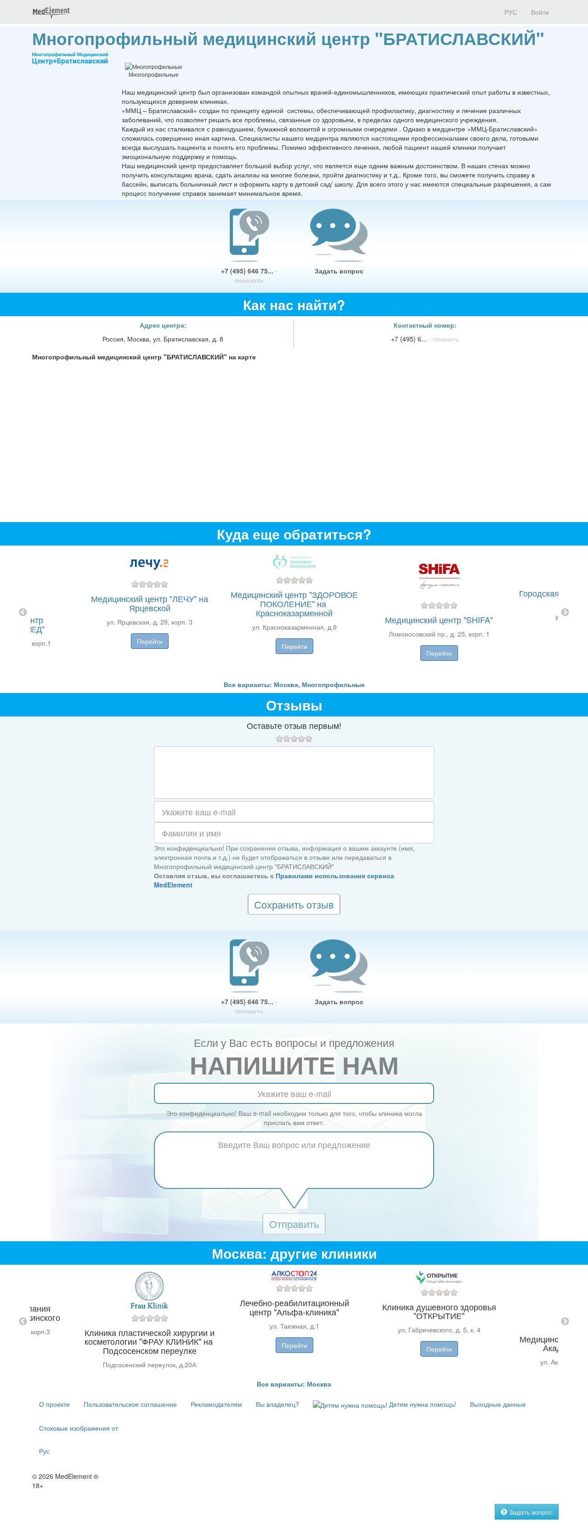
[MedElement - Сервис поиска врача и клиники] (51, 11)
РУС (510, 12)
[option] (294, 613)
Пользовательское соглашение (130, 1404)
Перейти (150, 641)
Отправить (294, 1223)
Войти (540, 12)
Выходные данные (498, 1404)
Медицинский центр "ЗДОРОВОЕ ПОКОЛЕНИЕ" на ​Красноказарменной (294, 603)
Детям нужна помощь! (421, 1404)
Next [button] (565, 612)
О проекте (54, 1404)
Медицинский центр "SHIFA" (439, 619)
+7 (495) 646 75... (249, 275)
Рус (44, 1450)
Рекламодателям (216, 1404)
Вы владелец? (277, 1404)
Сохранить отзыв (294, 904)
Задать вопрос (339, 270)
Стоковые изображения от (78, 1427)
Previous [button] (23, 612)
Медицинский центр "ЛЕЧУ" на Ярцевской (149, 603)
